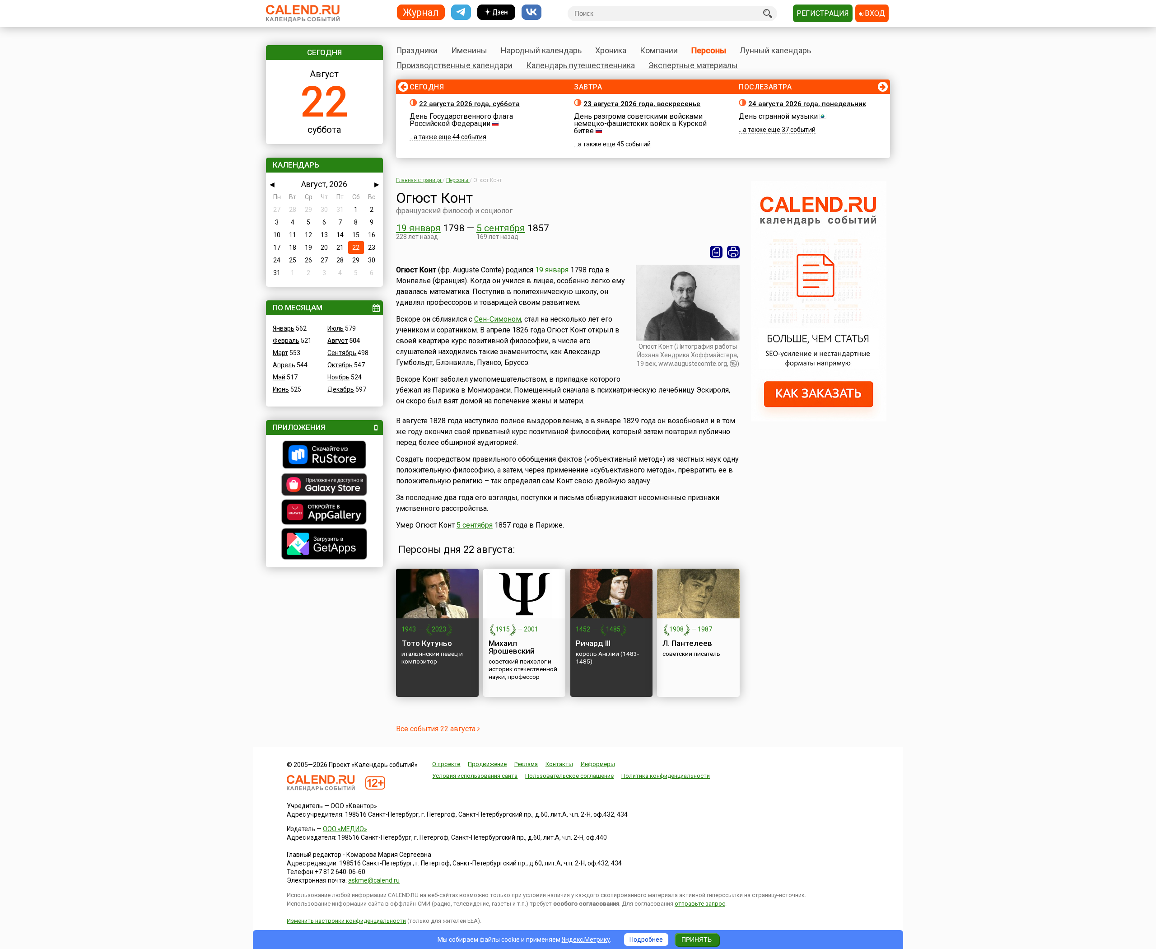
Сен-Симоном (497, 319)
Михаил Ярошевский (512, 647)
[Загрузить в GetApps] (324, 545)
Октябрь (340, 365)
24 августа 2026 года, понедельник (807, 104)
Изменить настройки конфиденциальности (346, 920)
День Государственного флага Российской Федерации (461, 120)
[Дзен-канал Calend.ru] (496, 12)
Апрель (284, 365)
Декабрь (340, 389)
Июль (335, 328)
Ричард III (593, 643)
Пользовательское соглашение (569, 775)
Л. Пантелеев (687, 643)
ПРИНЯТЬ (696, 939)
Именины (469, 50)
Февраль (286, 340)
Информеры (598, 764)
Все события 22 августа (436, 729)
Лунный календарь (775, 50)
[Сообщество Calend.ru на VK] (531, 12)
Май (279, 377)
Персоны (708, 50)
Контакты (559, 764)
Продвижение (487, 764)
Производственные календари (454, 65)
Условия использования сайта (474, 775)
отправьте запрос (700, 903)
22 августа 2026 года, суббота (469, 104)
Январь (283, 328)
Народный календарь (541, 50)
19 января (418, 228)
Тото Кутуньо (426, 643)
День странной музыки (778, 116)
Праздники (417, 50)
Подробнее (646, 939)
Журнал (421, 12)
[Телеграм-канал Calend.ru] (461, 12)
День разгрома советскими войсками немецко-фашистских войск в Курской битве (640, 123)
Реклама (526, 764)
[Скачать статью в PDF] (716, 252)
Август (337, 340)
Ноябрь (338, 377)
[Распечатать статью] (733, 252)
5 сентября (500, 228)
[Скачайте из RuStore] (324, 455)
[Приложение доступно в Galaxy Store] (324, 485)
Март (280, 352)
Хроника (610, 50)
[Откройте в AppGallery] (324, 513)
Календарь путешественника (580, 65)
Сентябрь (341, 352)
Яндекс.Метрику (586, 939)
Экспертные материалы (693, 65)
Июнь (281, 389)
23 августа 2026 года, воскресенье (641, 104)
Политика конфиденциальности (665, 775)
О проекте (446, 764)
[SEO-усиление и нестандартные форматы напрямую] (818, 419)
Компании (659, 50)
